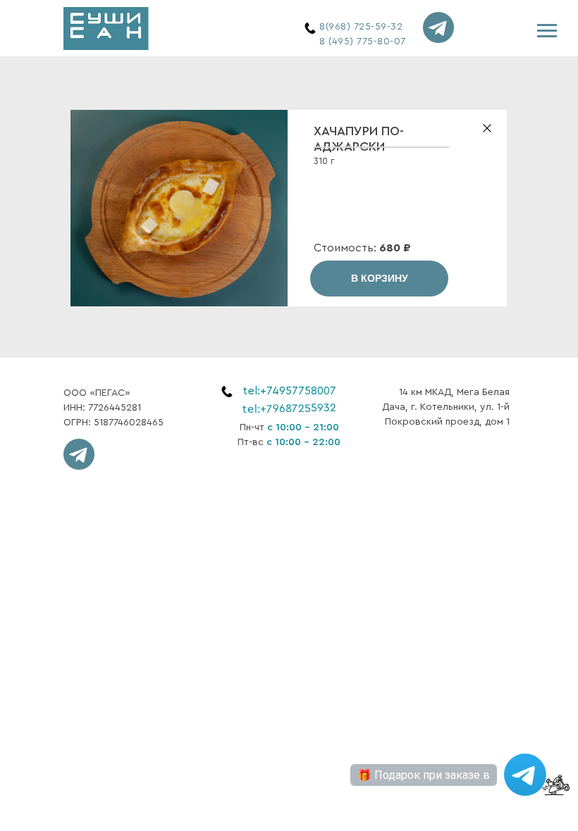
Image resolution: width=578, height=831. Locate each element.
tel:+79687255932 (289, 408)
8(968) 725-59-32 (360, 27)
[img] (106, 28)
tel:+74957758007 (289, 390)
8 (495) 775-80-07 (362, 41)
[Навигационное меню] (547, 31)
